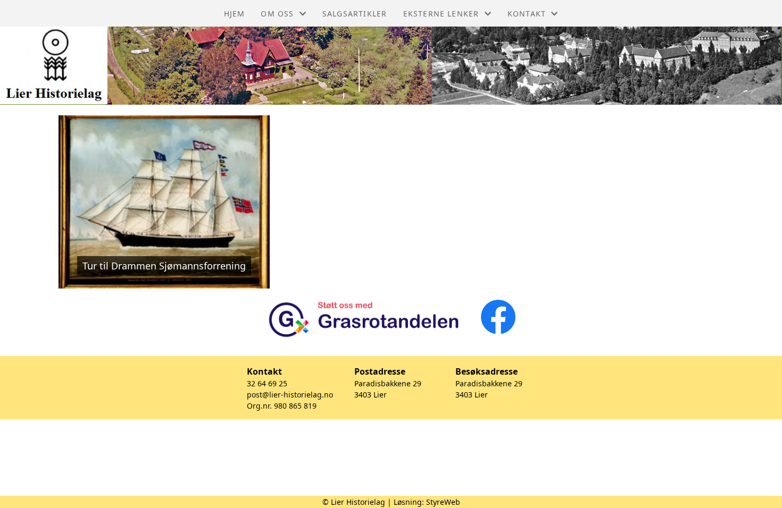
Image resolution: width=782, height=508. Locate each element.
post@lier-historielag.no (290, 395)
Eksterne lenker (441, 14)
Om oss (277, 14)
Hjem (234, 14)
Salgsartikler (354, 14)
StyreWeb (443, 502)
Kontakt (527, 14)
